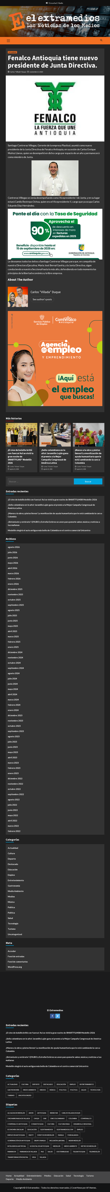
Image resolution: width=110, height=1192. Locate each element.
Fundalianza (73, 1135)
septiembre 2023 (16, 731)
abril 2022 (12, 820)
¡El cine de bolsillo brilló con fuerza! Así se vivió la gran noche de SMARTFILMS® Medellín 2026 (20, 456)
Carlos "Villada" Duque (18, 72)
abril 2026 (12, 568)
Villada (43, 1157)
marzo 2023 (13, 762)
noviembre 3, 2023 (36, 72)
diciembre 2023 (15, 715)
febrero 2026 (14, 578)
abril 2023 (12, 757)
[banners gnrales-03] (55, 358)
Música (11, 902)
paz (42, 1151)
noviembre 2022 (15, 784)
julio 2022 (12, 805)
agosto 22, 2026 (14, 469)
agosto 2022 (14, 799)
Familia (61, 1135)
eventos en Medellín (45, 1135)
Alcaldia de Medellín (16, 1113)
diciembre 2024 (15, 652)
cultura (50, 1124)
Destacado (13, 864)
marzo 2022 (13, 826)
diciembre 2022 (15, 778)
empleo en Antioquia (16, 1135)
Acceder (12, 951)
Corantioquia (37, 1124)
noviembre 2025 (15, 594)
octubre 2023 (14, 726)
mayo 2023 (13, 752)
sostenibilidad (63, 1151)
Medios (11, 896)
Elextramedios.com (65, 1129)
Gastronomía (14, 885)
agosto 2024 (14, 673)
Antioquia (41, 1113)
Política (11, 912)
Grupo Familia (40, 1140)
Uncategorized (15, 934)
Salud (10, 918)
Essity (31, 1135)
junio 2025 (13, 620)
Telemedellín (94, 1151)
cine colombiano (57, 1118)
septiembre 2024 (16, 668)
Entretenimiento (25, 443)
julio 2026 (12, 552)
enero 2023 (13, 773)
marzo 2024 (13, 699)
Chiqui (36, 1118)
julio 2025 (12, 615)
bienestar (54, 1113)
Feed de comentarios (18, 961)
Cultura (11, 853)
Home (9, 1175)
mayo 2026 (13, 563)
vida (34, 1157)
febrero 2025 (14, 642)
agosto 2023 (14, 736)
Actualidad (12, 52)
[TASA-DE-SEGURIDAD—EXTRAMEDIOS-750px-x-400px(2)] (55, 233)
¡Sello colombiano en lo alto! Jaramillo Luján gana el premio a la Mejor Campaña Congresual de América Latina (54, 456)
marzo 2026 (13, 573)
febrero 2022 (14, 831)
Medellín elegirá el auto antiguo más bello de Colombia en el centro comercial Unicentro (49, 530)
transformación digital (18, 1157)
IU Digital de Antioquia (39, 1146)
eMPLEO (80, 1129)
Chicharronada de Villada (19, 1118)
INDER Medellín (75, 1140)
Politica (11, 907)
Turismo (11, 929)
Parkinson (12, 1151)
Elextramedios (47, 1129)
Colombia (73, 1118)
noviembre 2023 (15, 720)
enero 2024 (13, 710)
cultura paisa (64, 1124)
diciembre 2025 (15, 589)
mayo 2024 (13, 689)
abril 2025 (12, 631)
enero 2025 (13, 647)
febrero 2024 (14, 705)
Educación (13, 869)
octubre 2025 (14, 599)
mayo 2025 (13, 626)
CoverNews (76, 1187)
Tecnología (13, 923)
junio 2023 (13, 747)
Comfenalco (86, 1118)
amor (31, 1113)
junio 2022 (13, 810)
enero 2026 (13, 584)
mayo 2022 (13, 815)
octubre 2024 (14, 663)
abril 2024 (12, 694)
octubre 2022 (14, 789)
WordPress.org (15, 967)
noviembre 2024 (15, 657)
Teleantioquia (79, 1151)
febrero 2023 (14, 768)
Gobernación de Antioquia (19, 1140)
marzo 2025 (13, 636)
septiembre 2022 (16, 794)
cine (44, 1118)
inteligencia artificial (17, 1146)
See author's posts (42, 299)
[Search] (101, 40)
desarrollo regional (82, 1124)
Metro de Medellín (88, 1146)
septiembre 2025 (16, 605)
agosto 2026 (14, 547)
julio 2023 (12, 741)
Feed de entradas (16, 956)
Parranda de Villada (28, 1151)
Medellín (56, 1146)
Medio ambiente (70, 1146)
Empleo (11, 875)
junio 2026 (13, 557)
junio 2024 (13, 684)
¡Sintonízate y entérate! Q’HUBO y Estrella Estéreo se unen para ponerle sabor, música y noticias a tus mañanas (54, 523)
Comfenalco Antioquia (17, 1124)
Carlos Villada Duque (71, 1113)
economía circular (16, 1129)
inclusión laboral (57, 1140)
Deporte (12, 859)
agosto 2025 (14, 610)
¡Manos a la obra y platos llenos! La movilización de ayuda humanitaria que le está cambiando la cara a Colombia (88, 456)
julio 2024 (12, 678)
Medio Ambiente (16, 891)
